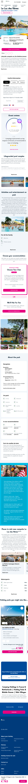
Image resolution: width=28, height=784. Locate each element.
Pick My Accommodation (14, 311)
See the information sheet (9, 388)
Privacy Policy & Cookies (6, 750)
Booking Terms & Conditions (4, 748)
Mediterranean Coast (8, 6)
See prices (23, 781)
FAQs (15, 740)
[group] (12, 182)
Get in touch (3, 764)
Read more (4, 69)
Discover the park (12, 651)
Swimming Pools (4, 740)
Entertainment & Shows (19, 738)
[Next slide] (26, 27)
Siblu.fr (2, 773)
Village (6, 82)
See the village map (14, 109)
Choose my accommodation (14, 49)
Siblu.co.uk (16, 771)
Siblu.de (15, 773)
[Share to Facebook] (6, 53)
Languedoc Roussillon (15, 6)
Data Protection (17, 747)
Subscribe (14, 712)
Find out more (14, 677)
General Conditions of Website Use (18, 751)
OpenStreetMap (11, 746)
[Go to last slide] (2, 27)
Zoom (21, 185)
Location (14, 82)
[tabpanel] (14, 471)
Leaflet (5, 746)
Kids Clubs (3, 738)
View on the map (6, 12)
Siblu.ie (2, 771)
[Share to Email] (9, 53)
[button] (14, 376)
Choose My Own (14, 290)
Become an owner (4, 758)
